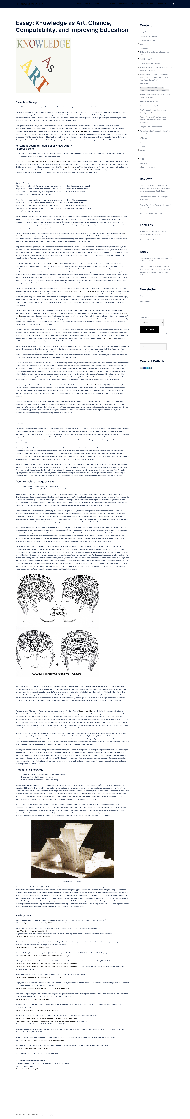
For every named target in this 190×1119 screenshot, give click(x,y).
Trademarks (123, 4)
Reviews (143, 150)
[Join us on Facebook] (144, 368)
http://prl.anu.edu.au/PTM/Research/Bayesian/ (33, 936)
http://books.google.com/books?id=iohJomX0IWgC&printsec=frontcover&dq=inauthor (47, 964)
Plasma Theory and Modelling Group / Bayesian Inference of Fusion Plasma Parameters (153, 120)
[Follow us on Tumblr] (150, 368)
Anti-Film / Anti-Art (146, 59)
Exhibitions (98, 4)
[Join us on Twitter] (147, 368)
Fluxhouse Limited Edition (149, 240)
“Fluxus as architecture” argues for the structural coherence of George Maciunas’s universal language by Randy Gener (155, 188)
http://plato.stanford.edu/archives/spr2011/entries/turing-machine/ (45, 923)
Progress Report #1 (146, 301)
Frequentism (55, 263)
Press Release (144, 83)
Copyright (110, 4)
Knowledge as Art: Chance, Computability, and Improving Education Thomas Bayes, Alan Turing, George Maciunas (155, 77)
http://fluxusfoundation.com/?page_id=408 (32, 931)
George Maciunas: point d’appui (151, 127)
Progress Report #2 (146, 296)
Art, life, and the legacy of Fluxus (151, 213)
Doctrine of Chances (67, 167)
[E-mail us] (141, 368)
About (87, 4)
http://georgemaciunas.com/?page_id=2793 (32, 947)
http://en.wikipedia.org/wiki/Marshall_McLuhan (34, 1048)
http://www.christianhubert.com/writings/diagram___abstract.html (41, 977)
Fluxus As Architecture (148, 40)
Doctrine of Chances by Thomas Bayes (153, 106)
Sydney (54, 1115)
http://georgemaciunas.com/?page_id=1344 (32, 999)
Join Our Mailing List (31, 1069)
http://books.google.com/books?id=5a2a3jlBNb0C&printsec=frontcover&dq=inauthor (46, 1018)
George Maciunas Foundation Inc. (152, 32)
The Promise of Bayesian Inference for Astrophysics (78, 291)
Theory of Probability (85, 170)
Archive (142, 159)
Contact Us (20, 1069)
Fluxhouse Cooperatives (148, 36)
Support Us (161, 4)
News (142, 142)
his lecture (107, 338)
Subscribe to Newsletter (142, 4)
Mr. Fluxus (143, 138)
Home (78, 4)
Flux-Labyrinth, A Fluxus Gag (150, 63)
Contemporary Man (86, 711)
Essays (142, 146)
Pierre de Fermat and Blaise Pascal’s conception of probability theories (44, 161)
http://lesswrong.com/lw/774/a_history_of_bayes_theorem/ (38, 1010)
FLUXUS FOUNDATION (30, 4)
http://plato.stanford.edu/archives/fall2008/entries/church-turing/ (44, 955)
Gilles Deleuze (81, 131)
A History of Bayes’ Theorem (150, 101)
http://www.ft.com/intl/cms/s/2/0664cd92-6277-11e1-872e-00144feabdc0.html (44, 988)
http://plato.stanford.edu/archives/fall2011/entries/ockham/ (42, 1040)
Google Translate (167, 334)
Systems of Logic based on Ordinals (92, 385)
